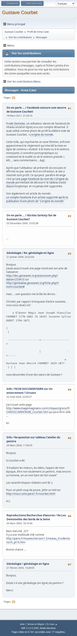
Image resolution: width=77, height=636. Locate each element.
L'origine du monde (41, 134)
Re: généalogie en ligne (39, 253)
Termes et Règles (35, 624)
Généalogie (14, 253)
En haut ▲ (52, 624)
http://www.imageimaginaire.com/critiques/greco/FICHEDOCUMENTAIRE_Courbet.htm (38, 410)
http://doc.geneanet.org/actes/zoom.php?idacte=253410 (32, 277)
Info (9, 389)
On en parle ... (16, 107)
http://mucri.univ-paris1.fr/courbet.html (30, 494)
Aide (22, 624)
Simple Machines (48, 628)
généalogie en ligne (36, 564)
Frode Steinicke (15, 123)
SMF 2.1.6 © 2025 (29, 628)
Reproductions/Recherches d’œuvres (31, 515)
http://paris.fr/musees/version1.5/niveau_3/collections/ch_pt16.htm (38, 540)
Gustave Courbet (20, 12)
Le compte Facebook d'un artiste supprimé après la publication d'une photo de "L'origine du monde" (37, 199)
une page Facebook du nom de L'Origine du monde (37, 180)
